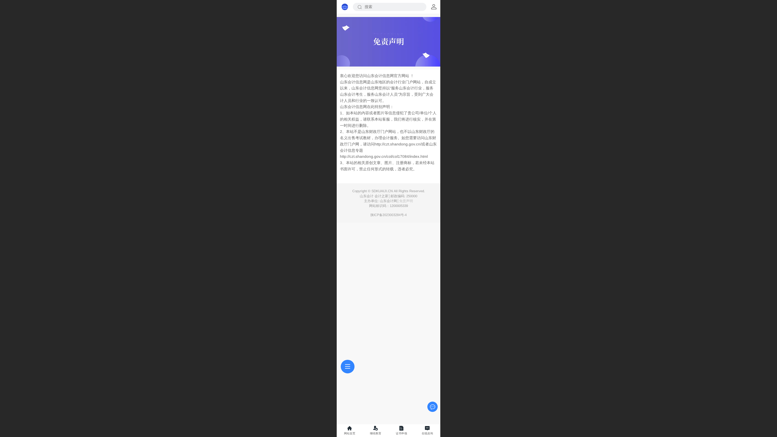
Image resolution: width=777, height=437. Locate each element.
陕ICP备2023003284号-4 (388, 215)
